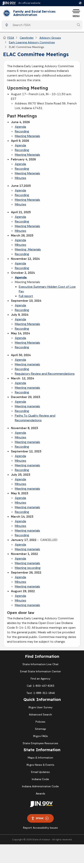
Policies (40, 721)
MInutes (20, 245)
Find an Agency (40, 678)
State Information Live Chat (40, 664)
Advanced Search (40, 714)
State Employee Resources (40, 743)
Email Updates (40, 772)
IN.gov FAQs (40, 736)
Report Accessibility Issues (40, 827)
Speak (40, 818)
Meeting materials (27, 364)
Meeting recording (28, 568)
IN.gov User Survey (41, 707)
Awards (40, 793)
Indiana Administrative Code (40, 786)
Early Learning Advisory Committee (32, 42)
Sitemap (40, 729)
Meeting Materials (27, 136)
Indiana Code (40, 779)
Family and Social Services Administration (34, 13)
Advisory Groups (50, 37)
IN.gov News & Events (40, 765)
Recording (22, 131)
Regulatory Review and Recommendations (45, 374)
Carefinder (27, 37)
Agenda (20, 127)
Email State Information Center (40, 671)
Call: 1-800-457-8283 (40, 685)
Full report (26, 296)
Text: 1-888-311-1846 (40, 693)
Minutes (20, 178)
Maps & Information (40, 757)
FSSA (10, 37)
